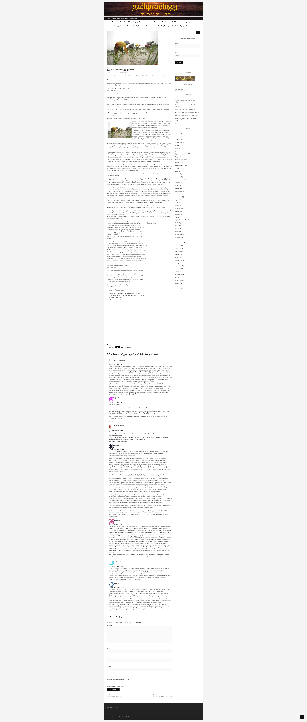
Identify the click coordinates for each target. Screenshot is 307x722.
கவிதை (177, 188)
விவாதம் (163, 26)
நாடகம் (177, 231)
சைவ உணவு (132, 76)
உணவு (158, 75)
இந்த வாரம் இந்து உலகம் (181, 154)
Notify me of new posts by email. (115, 686)
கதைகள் (181, 22)
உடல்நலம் (177, 168)
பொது (176, 257)
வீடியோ (177, 283)
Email (108, 657)
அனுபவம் (177, 136)
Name (109, 648)
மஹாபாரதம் (178, 266)
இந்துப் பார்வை (139, 75)
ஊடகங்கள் (178, 174)
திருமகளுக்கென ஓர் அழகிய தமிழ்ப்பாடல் (185, 109)
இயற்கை (144, 75)
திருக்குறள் (114, 76)
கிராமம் (161, 75)
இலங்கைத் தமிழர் (179, 165)
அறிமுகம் (114, 18)
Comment (110, 625)
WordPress (128, 716)
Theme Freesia (122, 716)
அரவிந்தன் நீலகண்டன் (112, 72)
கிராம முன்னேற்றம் (126, 75)
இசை (176, 151)
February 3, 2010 (123, 72)
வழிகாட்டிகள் (189, 22)
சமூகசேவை (178, 197)
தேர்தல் (177, 225)
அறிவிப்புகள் (178, 142)
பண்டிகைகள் (178, 240)
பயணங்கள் (178, 246)
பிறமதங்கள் (167, 22)
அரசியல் (111, 22)
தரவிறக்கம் (178, 217)
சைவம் (142, 26)
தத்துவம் (119, 26)
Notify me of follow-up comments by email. (118, 679)
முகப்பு (108, 18)
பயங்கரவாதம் (178, 243)
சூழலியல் (148, 75)
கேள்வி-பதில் (149, 26)
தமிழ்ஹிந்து (109, 716)
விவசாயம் (122, 76)
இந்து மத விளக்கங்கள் (172, 26)
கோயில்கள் (125, 26)
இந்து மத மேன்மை (184, 26)
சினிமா (155, 22)
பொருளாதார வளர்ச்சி (139, 76)
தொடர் (177, 228)
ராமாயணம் (178, 269)
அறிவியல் (129, 22)
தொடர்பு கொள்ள (133, 18)
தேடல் (126, 18)
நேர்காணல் (178, 237)
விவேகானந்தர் (179, 280)
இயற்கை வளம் (154, 75)
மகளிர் (177, 263)
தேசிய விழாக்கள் (179, 223)
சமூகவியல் (116, 75)
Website (109, 666)
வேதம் (137, 26)
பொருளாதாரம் (136, 22)
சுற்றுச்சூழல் (126, 76)
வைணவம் (156, 26)
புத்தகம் (161, 22)
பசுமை (118, 76)
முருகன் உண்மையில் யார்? (181, 123)
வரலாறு (144, 22)
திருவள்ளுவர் (110, 75)
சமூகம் (116, 22)
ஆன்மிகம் (149, 22)
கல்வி (113, 26)
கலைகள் (132, 26)
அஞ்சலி (177, 134)
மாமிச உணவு (133, 75)
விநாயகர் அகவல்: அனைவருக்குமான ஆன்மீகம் (187, 112)
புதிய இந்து (178, 251)
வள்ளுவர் (120, 75)
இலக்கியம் (174, 22)
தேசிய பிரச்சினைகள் (180, 220)
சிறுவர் (177, 205)
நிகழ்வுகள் (122, 22)
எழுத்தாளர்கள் (120, 18)
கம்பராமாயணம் (179, 179)
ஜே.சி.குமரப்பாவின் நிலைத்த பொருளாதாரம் (186, 115)
